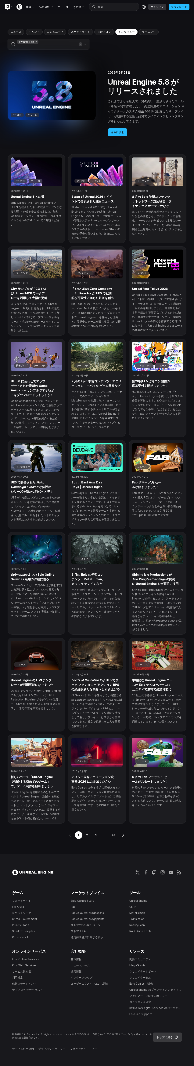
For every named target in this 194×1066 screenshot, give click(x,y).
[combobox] (47, 47)
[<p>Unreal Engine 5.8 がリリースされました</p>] (97, 103)
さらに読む (117, 132)
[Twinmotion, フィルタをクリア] (36, 41)
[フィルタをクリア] (80, 44)
